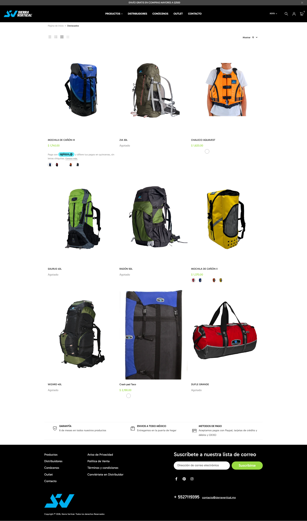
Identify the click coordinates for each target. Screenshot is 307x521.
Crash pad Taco (127, 384)
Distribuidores (137, 13)
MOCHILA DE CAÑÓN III (61, 139)
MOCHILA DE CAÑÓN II (204, 268)
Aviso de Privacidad (100, 454)
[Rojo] (57, 164)
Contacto (195, 13)
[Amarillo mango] (221, 151)
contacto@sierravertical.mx (219, 497)
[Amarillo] (63, 164)
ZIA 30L (123, 139)
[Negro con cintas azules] (77, 164)
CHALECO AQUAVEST (203, 139)
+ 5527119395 (186, 497)
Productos (112, 13)
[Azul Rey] (50, 164)
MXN (272, 13)
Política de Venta (98, 461)
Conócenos (160, 13)
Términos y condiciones (102, 468)
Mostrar (247, 37)
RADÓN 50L (126, 268)
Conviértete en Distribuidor (105, 474)
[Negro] (214, 151)
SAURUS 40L (55, 268)
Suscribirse (247, 465)
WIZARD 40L (55, 384)
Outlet (178, 13)
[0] (301, 14)
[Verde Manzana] (227, 151)
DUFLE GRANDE (200, 384)
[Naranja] (70, 164)
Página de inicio (56, 26)
